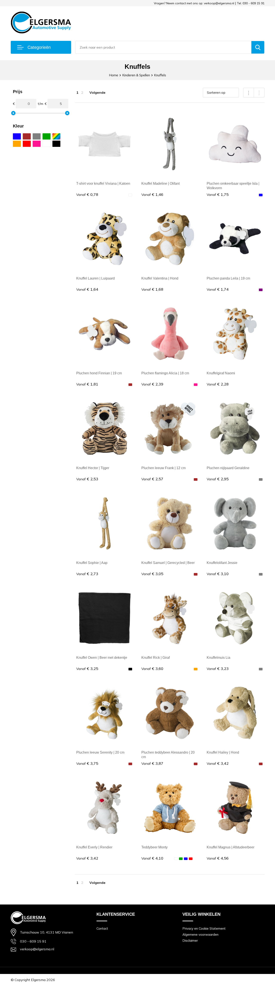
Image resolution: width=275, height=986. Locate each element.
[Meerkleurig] (56, 136)
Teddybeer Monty (154, 847)
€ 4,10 (152, 858)
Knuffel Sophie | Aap (91, 563)
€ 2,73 (87, 573)
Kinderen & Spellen (136, 75)
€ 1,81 (87, 384)
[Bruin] (27, 136)
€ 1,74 (218, 289)
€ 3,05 (152, 573)
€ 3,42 (218, 763)
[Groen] (46, 136)
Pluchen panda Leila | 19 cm (228, 278)
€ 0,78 (87, 194)
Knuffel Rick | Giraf (155, 657)
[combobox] (163, 47)
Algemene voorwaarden (200, 934)
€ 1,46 (152, 194)
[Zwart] (56, 144)
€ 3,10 (218, 573)
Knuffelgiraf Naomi (221, 373)
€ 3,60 (152, 668)
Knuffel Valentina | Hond (159, 278)
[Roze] (37, 144)
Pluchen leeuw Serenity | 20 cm (100, 752)
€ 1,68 (152, 289)
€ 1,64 (87, 289)
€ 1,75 (218, 194)
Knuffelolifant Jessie (222, 563)
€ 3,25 (87, 668)
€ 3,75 (87, 763)
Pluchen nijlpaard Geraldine (228, 468)
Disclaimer (190, 940)
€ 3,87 (152, 763)
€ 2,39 (152, 384)
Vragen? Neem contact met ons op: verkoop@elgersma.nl (194, 3)
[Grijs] (37, 136)
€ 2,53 (87, 478)
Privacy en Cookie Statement (204, 928)
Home (113, 75)
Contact (102, 928)
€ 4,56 (218, 858)
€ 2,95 (218, 478)
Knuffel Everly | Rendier (94, 847)
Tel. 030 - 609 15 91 (250, 3)
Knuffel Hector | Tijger (92, 468)
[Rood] (27, 144)
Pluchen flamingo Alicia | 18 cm (165, 373)
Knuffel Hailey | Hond (223, 752)
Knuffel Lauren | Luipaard (95, 278)
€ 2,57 (152, 478)
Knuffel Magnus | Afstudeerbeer (230, 847)
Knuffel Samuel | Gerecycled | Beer (168, 563)
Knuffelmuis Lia (218, 657)
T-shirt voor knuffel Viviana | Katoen (103, 183)
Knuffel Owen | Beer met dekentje (101, 657)
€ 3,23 (218, 668)
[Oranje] (17, 144)
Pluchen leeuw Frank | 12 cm (163, 468)
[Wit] (46, 144)
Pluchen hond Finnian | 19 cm (99, 373)
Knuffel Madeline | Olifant (160, 183)
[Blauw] (17, 136)
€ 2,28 (218, 384)
